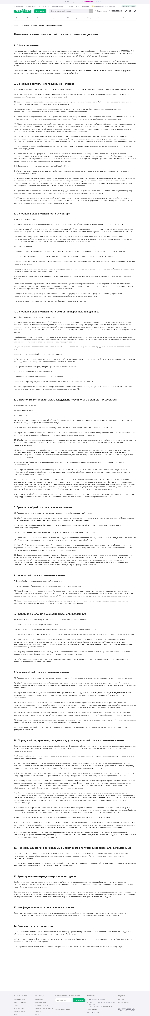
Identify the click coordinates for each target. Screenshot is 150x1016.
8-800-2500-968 (116, 11)
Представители (57, 6)
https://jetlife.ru (72, 73)
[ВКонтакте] (56, 1013)
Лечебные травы (19, 1011)
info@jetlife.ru (70, 934)
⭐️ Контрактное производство (103, 6)
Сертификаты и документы (44, 1008)
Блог (77, 6)
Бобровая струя (19, 999)
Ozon (97, 2)
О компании (18, 6)
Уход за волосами (111, 18)
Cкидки (19, 18)
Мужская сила (57, 18)
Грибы (16, 1014)
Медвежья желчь (20, 1002)
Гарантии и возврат (41, 1005)
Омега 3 (16, 1005)
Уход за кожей (93, 18)
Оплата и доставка (33, 6)
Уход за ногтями (129, 18)
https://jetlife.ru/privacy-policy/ (109, 947)
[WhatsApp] (69, 1013)
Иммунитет (41, 18)
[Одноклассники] (60, 1013)
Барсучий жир (19, 1008)
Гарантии (69, 6)
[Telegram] (66, 1013)
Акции (29, 18)
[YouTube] (63, 1013)
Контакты (85, 6)
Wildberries (88, 2)
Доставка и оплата (41, 1002)
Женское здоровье (74, 18)
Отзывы (46, 6)
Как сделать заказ (124, 1002)
